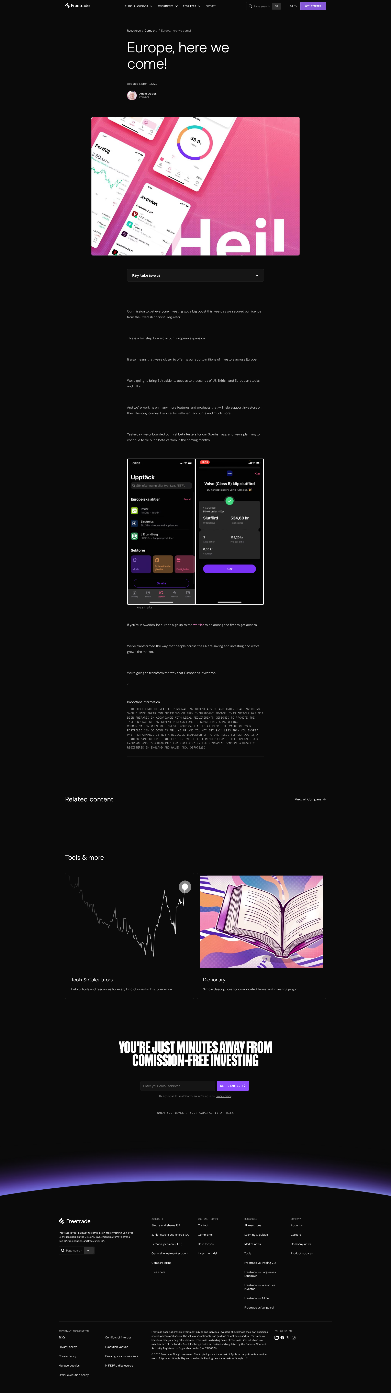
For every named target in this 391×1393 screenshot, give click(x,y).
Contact (203, 1225)
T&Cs (62, 1337)
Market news (252, 1244)
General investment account (170, 1253)
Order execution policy (74, 1375)
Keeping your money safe (121, 1356)
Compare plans (161, 1263)
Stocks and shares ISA (166, 1225)
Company (151, 30)
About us (297, 1225)
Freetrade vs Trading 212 (260, 1263)
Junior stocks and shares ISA (170, 1234)
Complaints (205, 1234)
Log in (293, 6)
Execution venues (116, 1347)
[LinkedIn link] (277, 1338)
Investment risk (208, 1253)
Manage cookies (69, 1365)
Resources (134, 30)
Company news (301, 1244)
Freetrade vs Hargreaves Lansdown (260, 1274)
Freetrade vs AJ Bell (257, 1298)
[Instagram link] (294, 1338)
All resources (252, 1225)
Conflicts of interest (118, 1337)
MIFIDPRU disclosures (119, 1365)
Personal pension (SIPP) (167, 1244)
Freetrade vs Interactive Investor (259, 1287)
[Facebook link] (282, 1338)
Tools (247, 1253)
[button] (139, 6)
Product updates (302, 1253)
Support (211, 6)
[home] (77, 6)
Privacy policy (223, 1096)
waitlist (198, 625)
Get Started (313, 6)
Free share (158, 1272)
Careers (296, 1234)
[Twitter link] (288, 1338)
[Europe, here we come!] (129, 936)
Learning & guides (256, 1234)
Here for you (206, 1244)
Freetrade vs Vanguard (259, 1307)
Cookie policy (67, 1356)
